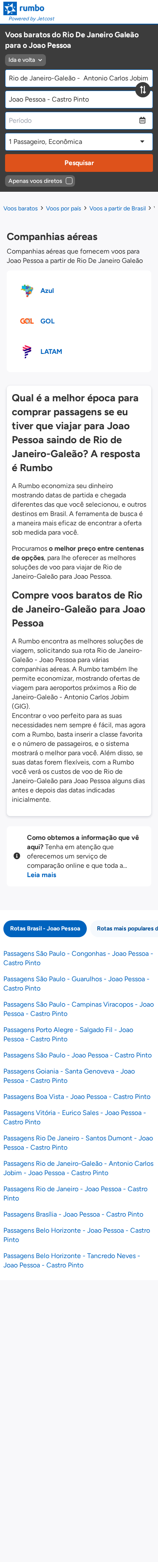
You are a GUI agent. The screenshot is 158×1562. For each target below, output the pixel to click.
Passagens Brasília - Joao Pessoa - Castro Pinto (73, 1214)
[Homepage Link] (28, 8)
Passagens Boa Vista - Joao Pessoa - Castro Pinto (76, 1097)
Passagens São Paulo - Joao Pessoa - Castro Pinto (77, 1055)
